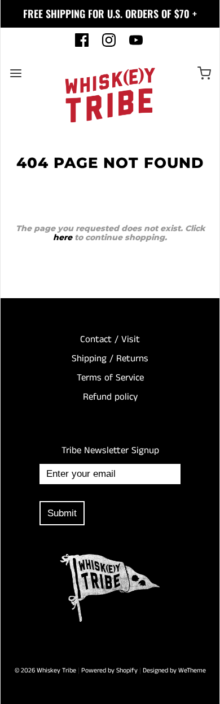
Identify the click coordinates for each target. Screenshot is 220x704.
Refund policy (110, 397)
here (62, 237)
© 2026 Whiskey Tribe (45, 670)
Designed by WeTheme (174, 670)
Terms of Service (110, 377)
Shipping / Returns (110, 358)
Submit (62, 513)
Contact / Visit (110, 339)
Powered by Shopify (109, 670)
